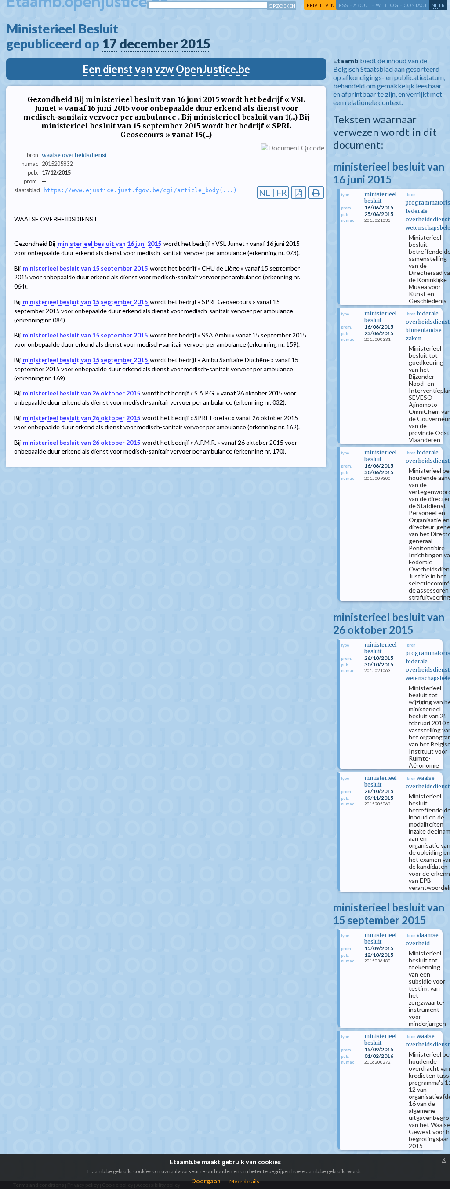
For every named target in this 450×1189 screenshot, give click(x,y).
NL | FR (273, 192)
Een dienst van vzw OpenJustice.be (166, 68)
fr (442, 5)
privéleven (320, 5)
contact (415, 5)
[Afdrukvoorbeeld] (316, 192)
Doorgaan (206, 1181)
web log (387, 5)
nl (435, 5)
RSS (343, 5)
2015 (195, 43)
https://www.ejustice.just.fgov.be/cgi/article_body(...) (140, 190)
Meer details (244, 1181)
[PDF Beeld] (298, 192)
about (361, 5)
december (149, 43)
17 (109, 43)
